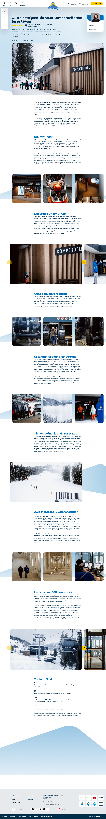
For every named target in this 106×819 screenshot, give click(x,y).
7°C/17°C (4, 20)
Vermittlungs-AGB (22, 816)
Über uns (15, 795)
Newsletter (16, 802)
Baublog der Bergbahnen (65, 715)
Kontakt (31, 799)
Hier (54, 125)
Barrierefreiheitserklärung (46, 816)
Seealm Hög (51, 450)
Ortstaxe (36, 816)
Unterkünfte (98, 3)
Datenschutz (12, 816)
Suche (10, 5)
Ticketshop (22, 5)
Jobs (13, 799)
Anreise (31, 795)
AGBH (30, 816)
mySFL (16, 5)
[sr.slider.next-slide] (84, 262)
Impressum (4, 816)
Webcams (4, 14)
